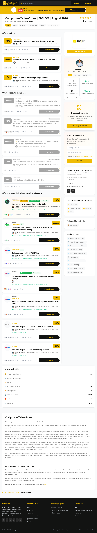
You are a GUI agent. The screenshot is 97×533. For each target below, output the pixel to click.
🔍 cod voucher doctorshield (77, 253)
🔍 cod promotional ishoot (76, 261)
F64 (45, 484)
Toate (8, 25)
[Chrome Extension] (10, 520)
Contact (29, 521)
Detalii (6, 186)
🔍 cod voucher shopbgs (75, 268)
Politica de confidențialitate (59, 510)
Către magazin (78, 51)
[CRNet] (10, 3)
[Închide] (92, 103)
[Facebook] (68, 191)
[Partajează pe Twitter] (22, 50)
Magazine (11, 492)
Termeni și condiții (57, 507)
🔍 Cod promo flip (73, 265)
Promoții (22, 25)
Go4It (76, 516)
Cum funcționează (32, 516)
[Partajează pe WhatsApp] (25, 50)
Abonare (79, 161)
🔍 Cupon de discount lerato (77, 246)
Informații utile (33, 25)
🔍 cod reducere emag (75, 249)
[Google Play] (17, 520)
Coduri (15, 25)
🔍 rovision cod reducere (76, 238)
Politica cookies (55, 513)
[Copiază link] (28, 50)
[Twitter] (73, 191)
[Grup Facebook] (7, 520)
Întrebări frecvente (53, 25)
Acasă (4, 492)
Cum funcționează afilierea (83, 510)
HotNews (78, 513)
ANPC (77, 507)
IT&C (17, 492)
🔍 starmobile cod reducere (76, 242)
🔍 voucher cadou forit (75, 272)
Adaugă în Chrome (81, 126)
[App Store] (20, 520)
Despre (42, 25)
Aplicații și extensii (32, 519)
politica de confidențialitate (84, 156)
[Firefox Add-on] (14, 520)
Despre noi (30, 513)
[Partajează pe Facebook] (20, 50)
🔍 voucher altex (73, 257)
